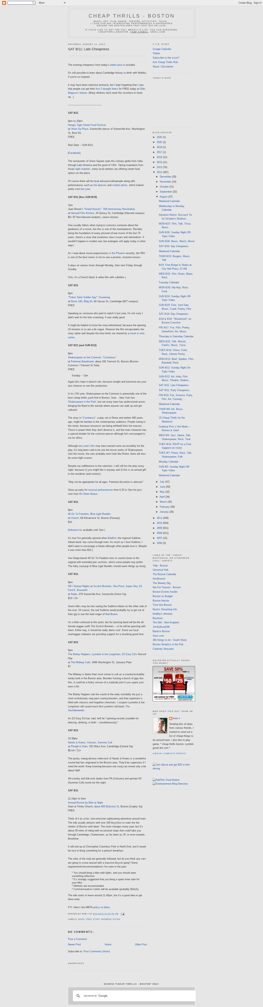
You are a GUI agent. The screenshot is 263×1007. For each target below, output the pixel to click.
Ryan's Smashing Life (165, 609)
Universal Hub (160, 569)
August (164, 196)
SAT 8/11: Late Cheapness (88, 49)
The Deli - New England (166, 622)
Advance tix (75, 529)
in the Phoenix (117, 253)
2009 (160, 528)
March (164, 501)
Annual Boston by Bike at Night (85, 802)
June (163, 486)
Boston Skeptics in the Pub (168, 644)
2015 (160, 162)
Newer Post (74, 944)
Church (75, 518)
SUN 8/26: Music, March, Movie (177, 241)
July (162, 481)
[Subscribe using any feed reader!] (166, 779)
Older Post (141, 944)
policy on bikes (101, 907)
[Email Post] (122, 914)
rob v (176, 718)
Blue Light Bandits (100, 513)
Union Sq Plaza (79, 128)
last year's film (87, 445)
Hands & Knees (76, 742)
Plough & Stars (79, 746)
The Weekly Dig (161, 583)
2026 (160, 137)
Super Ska (131, 586)
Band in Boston (161, 631)
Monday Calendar (168, 461)
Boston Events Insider (165, 591)
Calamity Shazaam (163, 648)
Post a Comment (77, 939)
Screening (104, 297)
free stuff (93, 919)
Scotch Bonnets (102, 586)
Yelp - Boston (160, 565)
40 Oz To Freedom (78, 513)
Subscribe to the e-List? (166, 57)
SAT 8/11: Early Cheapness (174, 390)
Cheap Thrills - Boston (132, 16)
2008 (160, 533)
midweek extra (110, 919)
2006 (160, 543)
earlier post (116, 64)
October (164, 186)
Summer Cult (105, 742)
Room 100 (76, 301)
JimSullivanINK (161, 626)
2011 (160, 518)
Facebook (74, 152)
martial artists (119, 185)
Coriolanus (89, 417)
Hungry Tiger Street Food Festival (87, 125)
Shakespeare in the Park (82, 401)
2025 (160, 142)
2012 (160, 172)
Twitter (156, 53)
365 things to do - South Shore (170, 640)
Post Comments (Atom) (97, 951)
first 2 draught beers (107, 88)
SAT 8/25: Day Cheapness (173, 246)
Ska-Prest (118, 586)
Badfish (112, 538)
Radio (74, 594)
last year (85, 189)
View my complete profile (169, 753)
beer (81, 919)
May (162, 491)
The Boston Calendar (164, 574)
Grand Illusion (92, 209)
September (166, 191)
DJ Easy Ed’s (129, 654)
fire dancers (100, 185)
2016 (160, 157)
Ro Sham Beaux (88, 493)
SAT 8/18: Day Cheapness (173, 313)
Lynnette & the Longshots (106, 654)
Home (108, 944)
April (162, 496)
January (164, 511)
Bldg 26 (88, 301)
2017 (160, 152)
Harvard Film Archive (82, 213)
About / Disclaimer (163, 66)
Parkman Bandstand (82, 361)
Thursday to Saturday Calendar (176, 336)
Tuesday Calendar (169, 282)
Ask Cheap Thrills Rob (165, 62)
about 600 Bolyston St (106, 806)
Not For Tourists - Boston (167, 587)
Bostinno (157, 618)
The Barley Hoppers (79, 654)
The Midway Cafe (80, 662)
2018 (160, 147)
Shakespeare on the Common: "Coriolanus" (92, 357)
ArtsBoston (159, 578)
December (166, 176)
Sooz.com (158, 635)
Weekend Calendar (169, 201)
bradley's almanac (163, 613)
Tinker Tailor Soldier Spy (82, 297)
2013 (160, 167)
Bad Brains (111, 614)
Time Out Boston (162, 604)
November (166, 181)
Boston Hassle (161, 600)
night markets (82, 168)
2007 (160, 538)
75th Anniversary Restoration (119, 209)
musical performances (100, 489)
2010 (160, 523)
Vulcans (91, 742)
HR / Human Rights (79, 586)
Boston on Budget (163, 596)
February (165, 506)
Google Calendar (162, 49)
